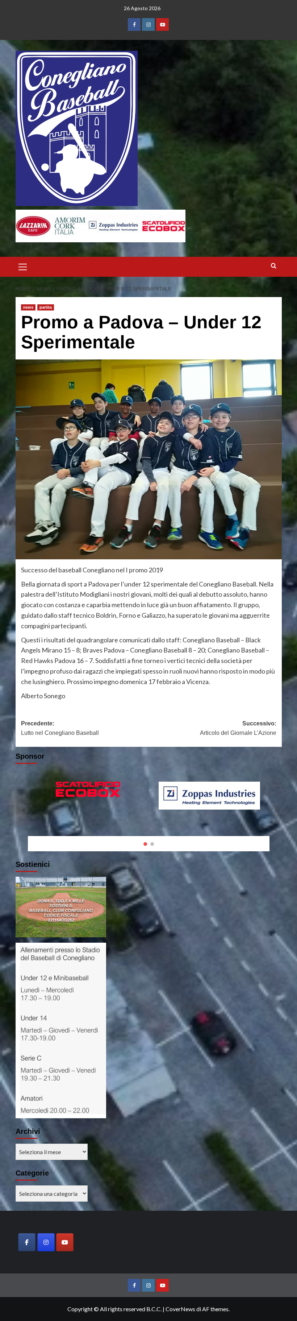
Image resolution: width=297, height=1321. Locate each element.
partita (45, 307)
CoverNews (180, 1308)
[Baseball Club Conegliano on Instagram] (46, 1242)
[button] (23, 266)
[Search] (273, 266)
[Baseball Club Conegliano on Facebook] (26, 1242)
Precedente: (60, 728)
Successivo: (238, 728)
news (28, 307)
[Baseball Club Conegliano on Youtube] (65, 1242)
